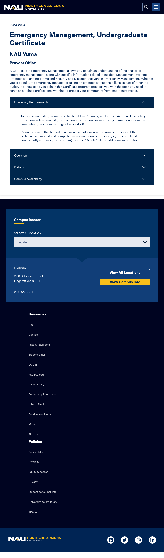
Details (19, 167)
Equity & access (38, 472)
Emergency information (43, 394)
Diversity (34, 462)
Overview (20, 155)
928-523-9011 (23, 291)
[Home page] (33, 7)
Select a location (27, 233)
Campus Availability (28, 178)
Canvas (33, 334)
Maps (32, 424)
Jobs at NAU (36, 404)
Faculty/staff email (40, 344)
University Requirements (31, 102)
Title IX (33, 512)
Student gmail (37, 354)
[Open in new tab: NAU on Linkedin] (152, 540)
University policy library (43, 502)
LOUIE (33, 364)
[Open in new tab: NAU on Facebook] (110, 540)
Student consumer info (43, 492)
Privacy (33, 482)
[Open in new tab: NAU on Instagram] (138, 540)
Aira (31, 324)
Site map (34, 434)
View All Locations (125, 272)
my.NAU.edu (36, 374)
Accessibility (36, 452)
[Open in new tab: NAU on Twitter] (124, 540)
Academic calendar (40, 414)
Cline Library (36, 384)
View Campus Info (125, 281)
